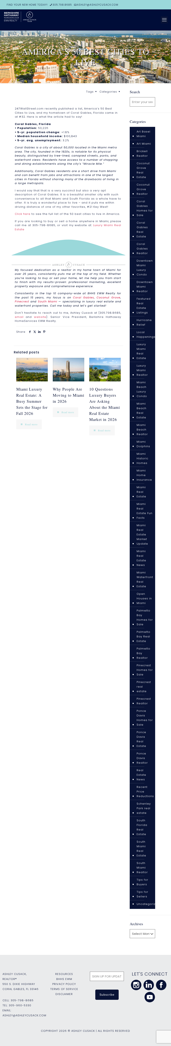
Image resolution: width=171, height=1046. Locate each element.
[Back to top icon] (151, 1037)
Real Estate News (141, 774)
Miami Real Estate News (141, 558)
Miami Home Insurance (144, 475)
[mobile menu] (164, 19)
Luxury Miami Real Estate (141, 351)
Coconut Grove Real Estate (143, 170)
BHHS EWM (64, 979)
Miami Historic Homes (142, 458)
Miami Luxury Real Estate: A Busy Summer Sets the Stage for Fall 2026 (32, 401)
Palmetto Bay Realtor (143, 653)
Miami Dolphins (143, 444)
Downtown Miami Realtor (145, 286)
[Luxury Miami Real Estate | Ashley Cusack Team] (35, 19)
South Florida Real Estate (142, 827)
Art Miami (144, 144)
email (19, 317)
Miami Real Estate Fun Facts (144, 511)
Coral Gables (83, 297)
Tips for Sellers (142, 894)
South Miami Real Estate (141, 848)
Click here (22, 214)
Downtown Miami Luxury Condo (145, 267)
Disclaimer (64, 994)
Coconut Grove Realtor (143, 189)
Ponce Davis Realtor (142, 758)
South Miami (47, 301)
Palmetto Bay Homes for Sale (145, 617)
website (40, 317)
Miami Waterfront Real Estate (145, 579)
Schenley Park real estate (144, 808)
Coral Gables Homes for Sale (145, 208)
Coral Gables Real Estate (142, 229)
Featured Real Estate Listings (144, 306)
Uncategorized (148, 904)
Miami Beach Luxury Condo (142, 389)
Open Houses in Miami (144, 598)
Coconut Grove (108, 297)
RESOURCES (64, 974)
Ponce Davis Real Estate (141, 739)
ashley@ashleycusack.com (24, 1015)
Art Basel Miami (143, 134)
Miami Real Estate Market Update (142, 534)
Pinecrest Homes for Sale (145, 670)
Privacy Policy (64, 984)
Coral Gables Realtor (142, 248)
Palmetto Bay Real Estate (143, 636)
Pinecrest (22, 301)
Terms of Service (64, 989)
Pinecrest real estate (144, 686)
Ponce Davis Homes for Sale (145, 718)
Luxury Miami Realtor (142, 370)
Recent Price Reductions (145, 791)
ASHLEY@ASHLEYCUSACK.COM (97, 4)
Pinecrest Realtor (144, 701)
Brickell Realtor (142, 153)
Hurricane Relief (144, 322)
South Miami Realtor (142, 867)
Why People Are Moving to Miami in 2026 (68, 395)
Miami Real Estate (141, 491)
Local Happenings (146, 334)
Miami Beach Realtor (142, 429)
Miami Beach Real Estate (141, 410)
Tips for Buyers (142, 882)
